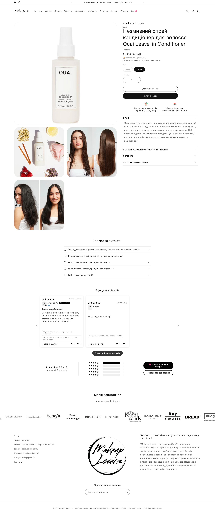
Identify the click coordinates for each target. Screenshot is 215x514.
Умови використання (119, 508)
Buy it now (150, 96)
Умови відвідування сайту (26, 449)
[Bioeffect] (75, 417)
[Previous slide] (37, 325)
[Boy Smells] (155, 417)
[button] (187, 11)
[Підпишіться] (127, 492)
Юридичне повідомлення (153, 508)
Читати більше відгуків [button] (107, 353)
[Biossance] (95, 417)
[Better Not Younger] (55, 417)
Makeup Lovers (64, 508)
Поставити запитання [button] (158, 373)
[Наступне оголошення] (144, 2)
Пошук (17, 436)
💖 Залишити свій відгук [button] (158, 365)
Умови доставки (21, 440)
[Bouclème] (135, 417)
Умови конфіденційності (99, 508)
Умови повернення (81, 508)
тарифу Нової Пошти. (152, 60)
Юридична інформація (24, 458)
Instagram (115, 401)
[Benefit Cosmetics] (35, 417)
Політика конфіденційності (26, 453)
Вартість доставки (130, 60)
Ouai (125, 27)
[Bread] (175, 417)
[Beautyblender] (15, 417)
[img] (48, 299)
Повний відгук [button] (49, 344)
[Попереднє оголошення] (71, 2)
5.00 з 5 (63, 367)
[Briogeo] (194, 417)
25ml (129, 70)
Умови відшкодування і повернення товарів (34, 445)
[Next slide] (178, 325)
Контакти (18, 462)
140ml (139, 69)
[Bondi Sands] (115, 417)
